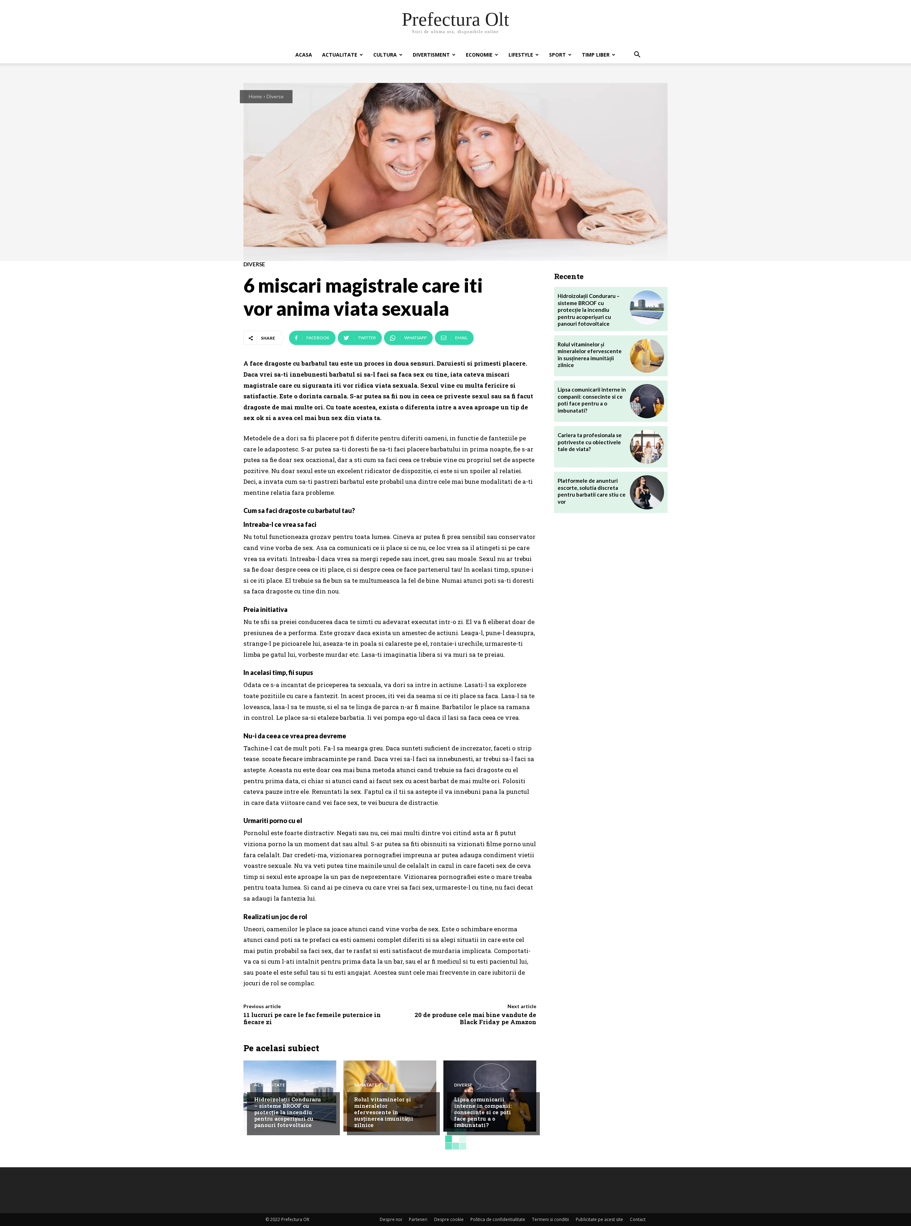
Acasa (303, 54)
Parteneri (418, 1219)
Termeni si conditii (550, 1219)
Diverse (275, 96)
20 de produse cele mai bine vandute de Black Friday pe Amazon (475, 1018)
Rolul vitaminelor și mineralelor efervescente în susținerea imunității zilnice (383, 1112)
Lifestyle (521, 54)
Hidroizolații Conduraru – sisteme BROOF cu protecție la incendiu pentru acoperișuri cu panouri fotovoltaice (287, 1112)
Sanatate (365, 1085)
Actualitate (339, 54)
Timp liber (596, 54)
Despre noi (391, 1219)
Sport (557, 54)
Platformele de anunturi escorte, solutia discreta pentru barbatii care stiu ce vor (592, 491)
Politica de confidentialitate (497, 1219)
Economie (479, 54)
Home (255, 96)
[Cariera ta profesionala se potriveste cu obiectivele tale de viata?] (647, 447)
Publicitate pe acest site (599, 1219)
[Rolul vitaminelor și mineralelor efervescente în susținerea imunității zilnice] (647, 356)
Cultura (385, 54)
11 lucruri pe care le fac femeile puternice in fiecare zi (312, 1018)
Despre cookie (449, 1219)
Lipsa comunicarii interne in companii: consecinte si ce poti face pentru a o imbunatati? (483, 1112)
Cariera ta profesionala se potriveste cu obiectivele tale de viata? (590, 442)
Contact (638, 1219)
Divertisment (431, 54)
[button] (637, 55)
